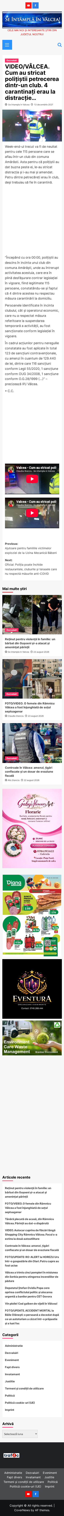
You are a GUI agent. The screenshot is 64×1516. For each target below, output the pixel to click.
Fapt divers (12, 1367)
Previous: (31, 548)
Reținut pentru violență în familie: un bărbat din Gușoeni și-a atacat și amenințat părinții (30, 643)
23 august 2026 (41, 652)
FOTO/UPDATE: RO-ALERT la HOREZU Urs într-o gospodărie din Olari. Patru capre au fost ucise (32, 1261)
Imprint (9, 1410)
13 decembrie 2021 (43, 104)
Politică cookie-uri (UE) (20, 1402)
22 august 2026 (31, 780)
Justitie (10, 1381)
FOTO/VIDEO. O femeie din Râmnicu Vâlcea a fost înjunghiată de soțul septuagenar (30, 707)
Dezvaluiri (12, 60)
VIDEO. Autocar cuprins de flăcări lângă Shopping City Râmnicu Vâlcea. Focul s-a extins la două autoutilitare (31, 1234)
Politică (10, 1395)
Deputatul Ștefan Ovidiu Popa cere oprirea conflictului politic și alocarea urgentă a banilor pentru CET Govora (28, 1292)
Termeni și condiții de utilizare (24, 1388)
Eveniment (12, 1360)
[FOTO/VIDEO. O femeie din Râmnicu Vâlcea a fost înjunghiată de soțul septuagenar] (32, 679)
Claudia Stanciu (16, 716)
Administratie (14, 1345)
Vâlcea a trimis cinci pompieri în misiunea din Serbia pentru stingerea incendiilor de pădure (31, 1277)
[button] (5, 44)
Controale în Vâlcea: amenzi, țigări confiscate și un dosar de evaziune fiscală (29, 771)
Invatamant (12, 1374)
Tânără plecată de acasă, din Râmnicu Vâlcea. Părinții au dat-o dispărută (29, 1221)
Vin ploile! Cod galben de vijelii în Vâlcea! (31, 1303)
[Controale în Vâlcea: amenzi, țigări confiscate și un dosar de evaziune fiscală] (32, 743)
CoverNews (22, 1510)
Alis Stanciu (14, 780)
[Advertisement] (32, 220)
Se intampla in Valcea (19, 104)
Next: (31, 567)
